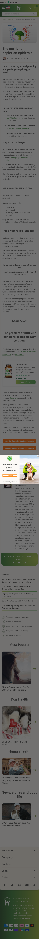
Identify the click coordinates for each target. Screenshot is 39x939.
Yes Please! (10, 475)
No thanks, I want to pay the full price (10, 482)
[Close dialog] (38, 456)
